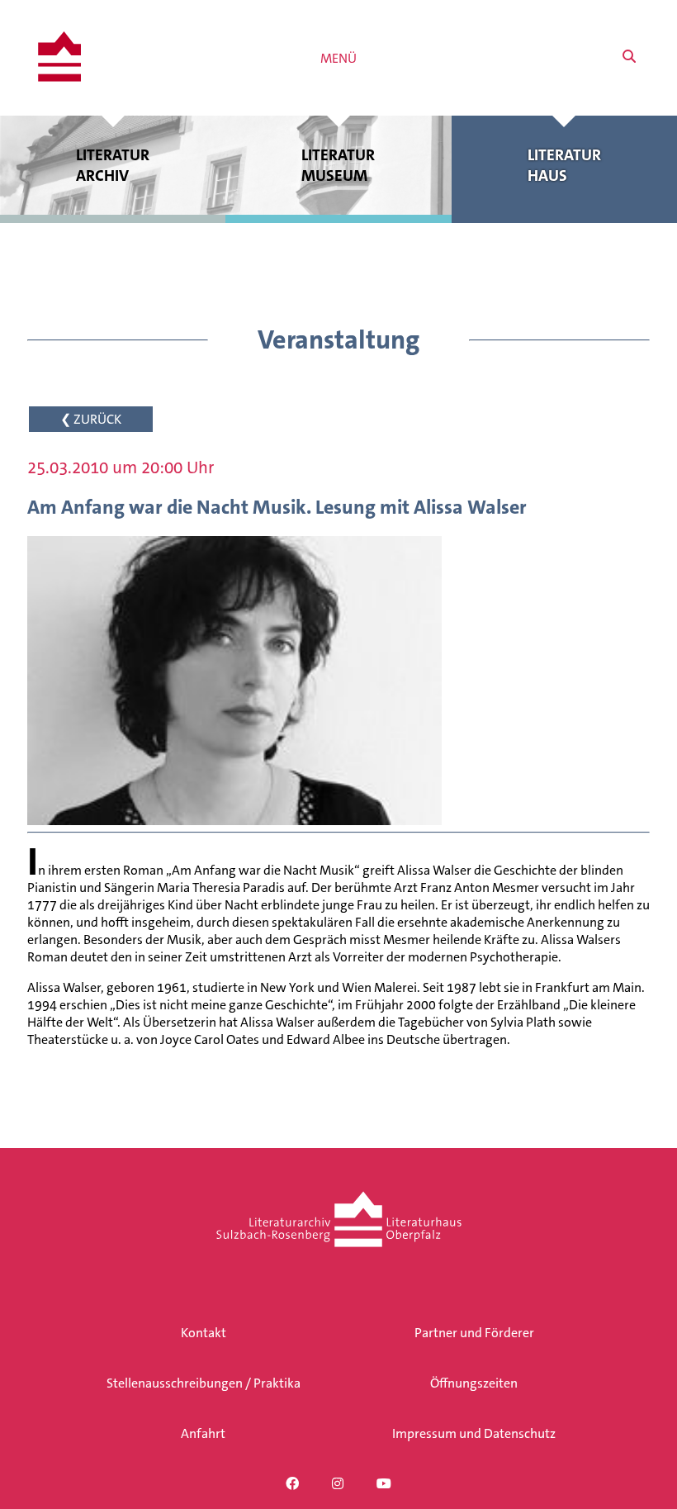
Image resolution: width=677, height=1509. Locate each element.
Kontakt (203, 1332)
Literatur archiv (112, 165)
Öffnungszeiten (474, 1383)
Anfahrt (203, 1433)
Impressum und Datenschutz (474, 1433)
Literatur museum (338, 165)
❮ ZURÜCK (90, 419)
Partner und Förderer (474, 1332)
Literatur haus (564, 165)
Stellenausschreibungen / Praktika (204, 1383)
